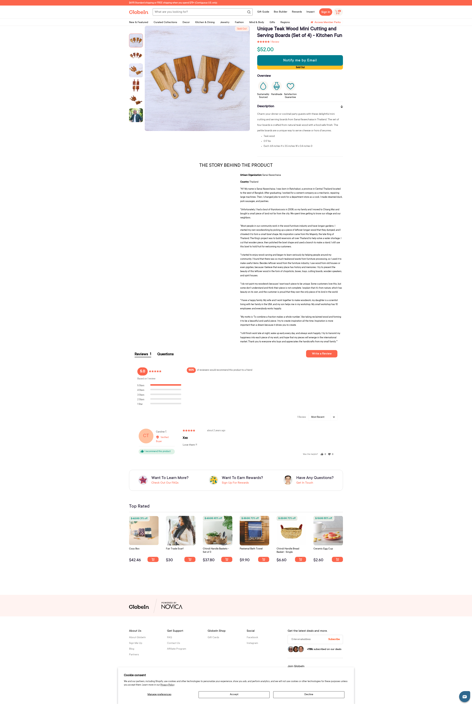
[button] (268, 42)
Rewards (297, 12)
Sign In (325, 12)
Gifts (272, 22)
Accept (234, 694)
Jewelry (224, 22)
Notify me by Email (300, 61)
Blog (131, 649)
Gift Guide (263, 12)
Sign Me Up (135, 643)
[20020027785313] (300, 559)
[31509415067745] (337, 559)
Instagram (252, 643)
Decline (308, 694)
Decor (186, 22)
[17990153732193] (153, 559)
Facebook (252, 637)
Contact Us (173, 643)
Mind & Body (256, 22)
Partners (134, 654)
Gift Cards (213, 637)
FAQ (169, 637)
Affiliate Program (176, 649)
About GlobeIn (137, 637)
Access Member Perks (328, 22)
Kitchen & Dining (205, 22)
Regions (285, 22)
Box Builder (280, 12)
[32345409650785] (263, 559)
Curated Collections (165, 22)
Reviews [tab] (143, 354)
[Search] (248, 12)
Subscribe (334, 639)
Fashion (239, 22)
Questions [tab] (165, 354)
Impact (310, 12)
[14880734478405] (226, 559)
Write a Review (322, 353)
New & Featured (138, 22)
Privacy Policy (167, 685)
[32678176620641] (189, 559)
